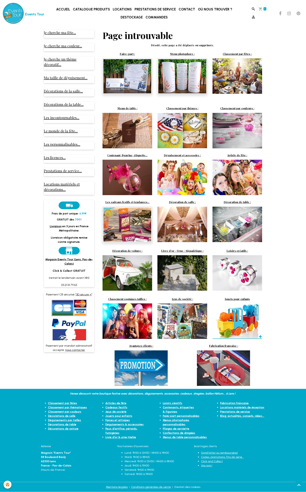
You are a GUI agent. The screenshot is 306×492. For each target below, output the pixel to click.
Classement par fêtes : (237, 54)
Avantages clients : (141, 346)
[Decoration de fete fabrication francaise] (223, 368)
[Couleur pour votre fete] (237, 130)
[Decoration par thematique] (182, 130)
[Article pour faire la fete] (237, 177)
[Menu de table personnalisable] (127, 130)
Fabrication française (234, 403)
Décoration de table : (237, 202)
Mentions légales (117, 487)
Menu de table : (127, 108)
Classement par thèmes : (182, 108)
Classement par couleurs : (237, 108)
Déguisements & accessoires (124, 424)
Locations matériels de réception (242, 407)
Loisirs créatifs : (237, 251)
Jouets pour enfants (237, 299)
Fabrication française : (223, 346)
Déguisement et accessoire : (182, 155)
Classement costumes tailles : (127, 299)
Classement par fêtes (62, 403)
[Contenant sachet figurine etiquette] (127, 177)
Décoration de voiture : (127, 251)
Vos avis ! (206, 465)
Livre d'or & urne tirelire (120, 437)
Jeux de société (115, 411)
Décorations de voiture (63, 428)
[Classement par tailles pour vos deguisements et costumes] (127, 321)
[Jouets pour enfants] (237, 321)
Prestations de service (155, 9)
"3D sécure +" (83, 294)
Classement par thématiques (67, 407)
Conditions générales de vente (151, 487)
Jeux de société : (182, 299)
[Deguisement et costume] (182, 177)
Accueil (63, 9)
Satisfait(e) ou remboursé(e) (219, 452)
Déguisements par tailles (64, 420)
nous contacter (75, 350)
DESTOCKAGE (132, 17)
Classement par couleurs (64, 411)
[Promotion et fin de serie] (141, 368)
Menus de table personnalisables (185, 437)
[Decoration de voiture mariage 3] (127, 272)
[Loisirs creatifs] (237, 272)
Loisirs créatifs (172, 403)
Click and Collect (212, 461)
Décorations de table (62, 424)
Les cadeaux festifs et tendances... (127, 202)
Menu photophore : (182, 54)
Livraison (56, 226)
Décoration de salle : (182, 202)
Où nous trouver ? (215, 9)
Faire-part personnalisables (181, 416)
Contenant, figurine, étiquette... (127, 155)
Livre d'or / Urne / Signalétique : (182, 251)
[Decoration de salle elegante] (182, 224)
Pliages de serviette (176, 428)
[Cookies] (8, 485)
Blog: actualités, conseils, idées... (242, 416)
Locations (122, 9)
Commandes (157, 17)
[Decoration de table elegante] (237, 223)
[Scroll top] (298, 484)
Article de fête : (237, 155)
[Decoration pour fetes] (237, 75)
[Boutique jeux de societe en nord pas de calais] (182, 321)
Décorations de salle (61, 416)
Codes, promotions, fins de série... (222, 457)
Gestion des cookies (187, 487)
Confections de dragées (179, 433)
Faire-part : (127, 54)
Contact (187, 9)
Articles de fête (115, 403)
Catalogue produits (91, 9)
